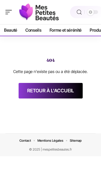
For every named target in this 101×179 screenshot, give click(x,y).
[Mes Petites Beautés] (39, 12)
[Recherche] (79, 12)
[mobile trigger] (10, 12)
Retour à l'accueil (50, 90)
